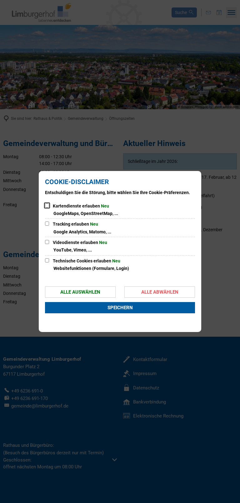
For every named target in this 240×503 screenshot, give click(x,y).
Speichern (120, 307)
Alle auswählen (80, 292)
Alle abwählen (159, 292)
